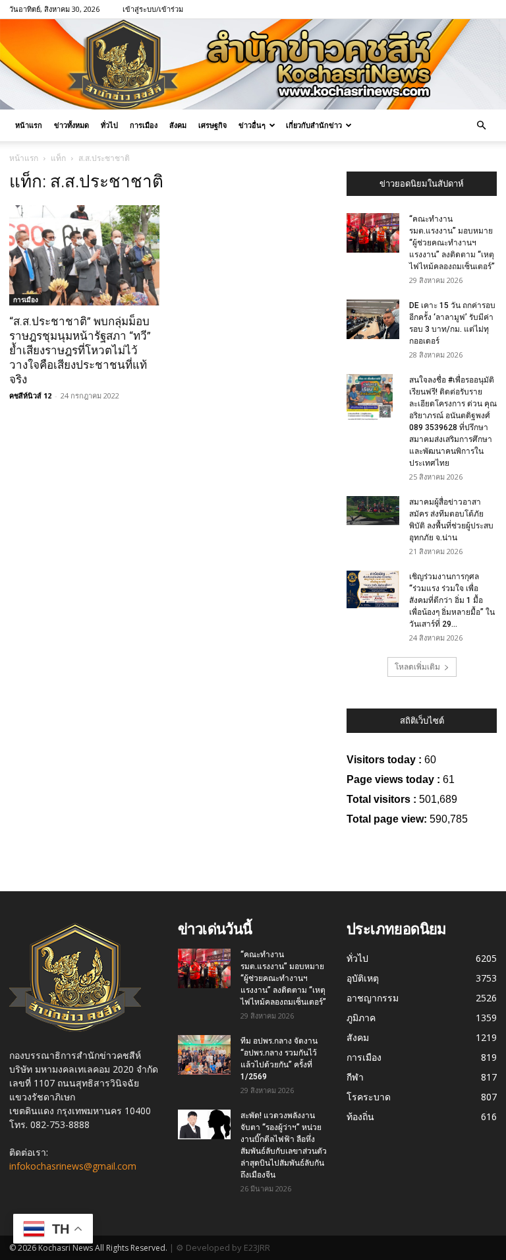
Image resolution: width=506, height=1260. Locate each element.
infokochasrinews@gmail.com (72, 1166)
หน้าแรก (28, 125)
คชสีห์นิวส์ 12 (30, 395)
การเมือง (143, 125)
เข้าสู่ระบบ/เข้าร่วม (153, 9)
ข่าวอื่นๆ (252, 125)
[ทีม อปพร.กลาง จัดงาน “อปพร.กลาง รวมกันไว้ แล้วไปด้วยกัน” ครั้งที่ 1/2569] (204, 1055)
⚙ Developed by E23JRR (223, 1247)
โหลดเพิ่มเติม (417, 666)
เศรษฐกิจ (212, 125)
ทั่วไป (109, 125)
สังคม (177, 125)
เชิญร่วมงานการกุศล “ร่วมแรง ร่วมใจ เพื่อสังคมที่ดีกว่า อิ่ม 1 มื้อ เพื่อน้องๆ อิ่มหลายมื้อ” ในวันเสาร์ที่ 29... (452, 600)
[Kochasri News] (253, 64)
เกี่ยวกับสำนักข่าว (314, 125)
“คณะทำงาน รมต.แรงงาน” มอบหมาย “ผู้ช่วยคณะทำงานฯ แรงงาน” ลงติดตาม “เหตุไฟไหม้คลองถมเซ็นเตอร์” (452, 242)
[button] (481, 125)
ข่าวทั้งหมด (71, 125)
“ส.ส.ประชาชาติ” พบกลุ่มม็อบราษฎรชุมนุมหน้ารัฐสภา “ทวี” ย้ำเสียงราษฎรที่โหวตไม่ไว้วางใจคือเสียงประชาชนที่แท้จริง (80, 350)
